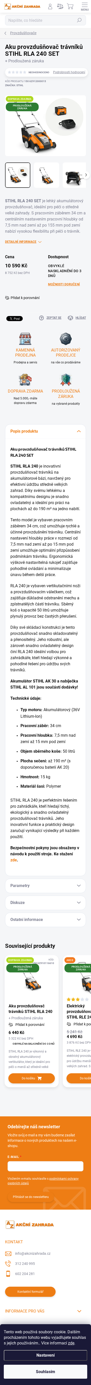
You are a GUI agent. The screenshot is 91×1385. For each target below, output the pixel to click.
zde (71, 1343)
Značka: (14, 85)
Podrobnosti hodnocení (69, 72)
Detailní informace (20, 242)
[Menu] (84, 6)
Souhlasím (45, 1371)
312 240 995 (25, 1264)
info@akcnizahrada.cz (33, 1253)
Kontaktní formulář (30, 1292)
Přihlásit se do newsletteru (31, 1197)
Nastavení (45, 1355)
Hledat (79, 20)
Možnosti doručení (64, 284)
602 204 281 (25, 1274)
